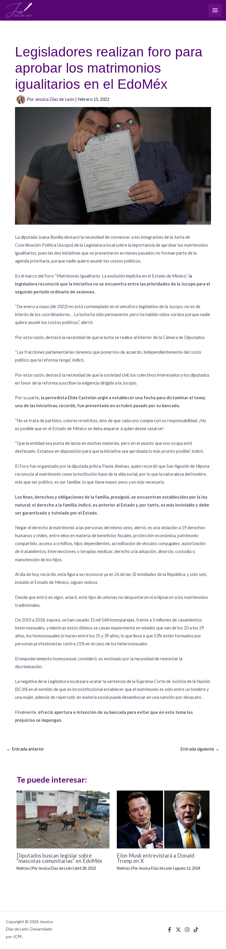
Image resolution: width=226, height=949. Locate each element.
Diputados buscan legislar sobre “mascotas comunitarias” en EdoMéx (59, 858)
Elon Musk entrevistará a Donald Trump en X (155, 858)
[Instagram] (187, 929)
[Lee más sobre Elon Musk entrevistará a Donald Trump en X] (163, 819)
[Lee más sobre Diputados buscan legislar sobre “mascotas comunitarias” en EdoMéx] (62, 819)
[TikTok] (196, 929)
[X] (178, 929)
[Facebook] (169, 929)
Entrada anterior (25, 748)
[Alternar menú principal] (215, 10)
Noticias (23, 868)
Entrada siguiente (200, 748)
